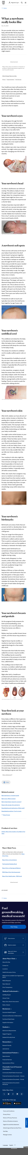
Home (5, 8)
